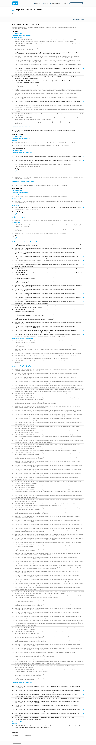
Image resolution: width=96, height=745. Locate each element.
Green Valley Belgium (17, 743)
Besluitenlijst (28, 735)
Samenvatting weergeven (78, 19)
